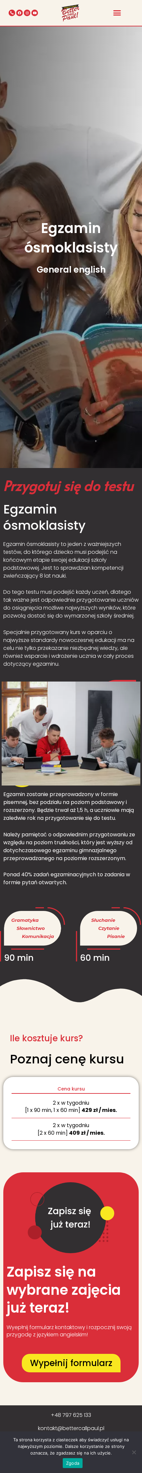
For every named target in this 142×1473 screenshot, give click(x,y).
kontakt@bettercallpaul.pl (71, 1428)
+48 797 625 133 (71, 1415)
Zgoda (72, 1463)
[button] (117, 13)
